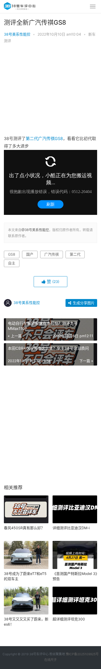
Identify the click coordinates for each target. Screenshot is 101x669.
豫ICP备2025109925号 (82, 654)
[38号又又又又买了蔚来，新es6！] (26, 601)
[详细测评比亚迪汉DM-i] (75, 509)
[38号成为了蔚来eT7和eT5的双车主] (26, 555)
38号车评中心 (39, 654)
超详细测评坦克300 (69, 619)
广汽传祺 (46, 138)
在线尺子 (50, 660)
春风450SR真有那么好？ (24, 528)
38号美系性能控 (17, 34)
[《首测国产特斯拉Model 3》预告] (75, 555)
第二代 (32, 138)
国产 (29, 254)
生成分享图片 (83, 303)
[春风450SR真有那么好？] (26, 509)
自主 (11, 263)
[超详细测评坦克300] (75, 601)
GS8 (59, 138)
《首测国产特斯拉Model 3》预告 (75, 576)
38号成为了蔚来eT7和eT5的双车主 (25, 576)
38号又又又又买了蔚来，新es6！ (26, 621)
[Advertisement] (50, 91)
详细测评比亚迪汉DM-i (71, 528)
